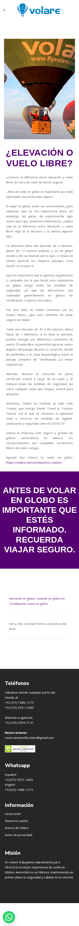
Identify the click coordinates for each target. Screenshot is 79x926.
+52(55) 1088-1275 (19, 790)
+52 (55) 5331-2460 (19, 707)
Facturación (13, 814)
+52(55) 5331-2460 (19, 780)
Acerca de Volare (17, 828)
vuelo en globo (38, 604)
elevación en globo (22, 598)
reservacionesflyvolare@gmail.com (29, 738)
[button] (9, 917)
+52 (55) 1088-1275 (19, 702)
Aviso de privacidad (18, 835)
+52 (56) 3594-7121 (19, 723)
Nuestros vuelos (16, 821)
